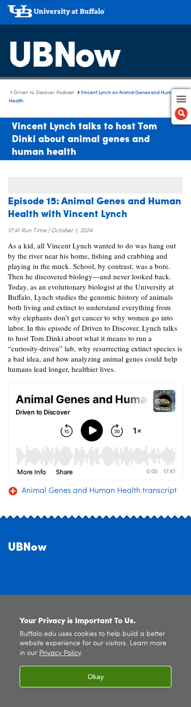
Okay (96, 677)
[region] (95, 651)
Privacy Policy (60, 653)
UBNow (63, 51)
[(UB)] (95, 14)
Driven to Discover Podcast (44, 92)
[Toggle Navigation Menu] (181, 106)
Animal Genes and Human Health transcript (99, 491)
